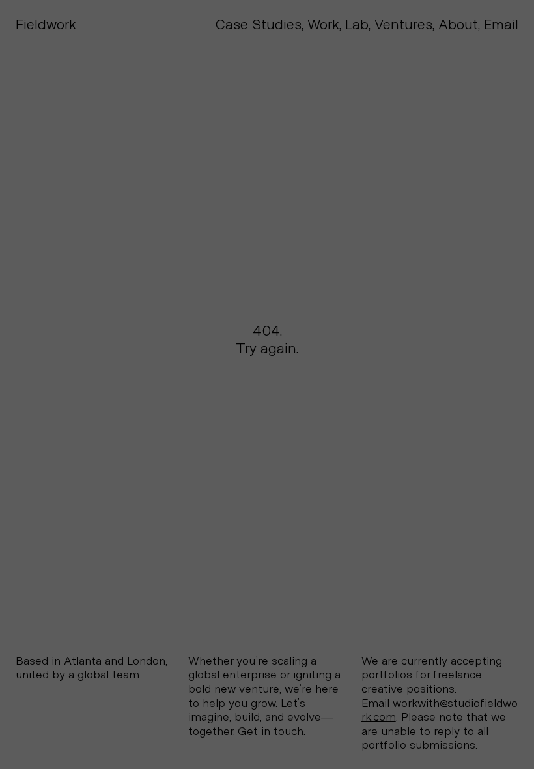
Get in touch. (271, 732)
